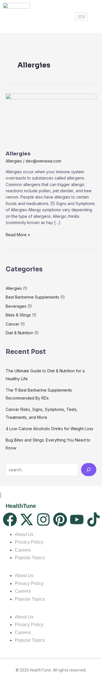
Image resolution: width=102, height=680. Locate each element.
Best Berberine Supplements (32, 297)
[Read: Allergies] (51, 118)
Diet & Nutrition (19, 332)
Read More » (18, 234)
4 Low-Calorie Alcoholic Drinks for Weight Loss (49, 428)
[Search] (88, 469)
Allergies (18, 154)
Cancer (12, 324)
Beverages (16, 306)
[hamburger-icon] (81, 16)
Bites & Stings (18, 314)
